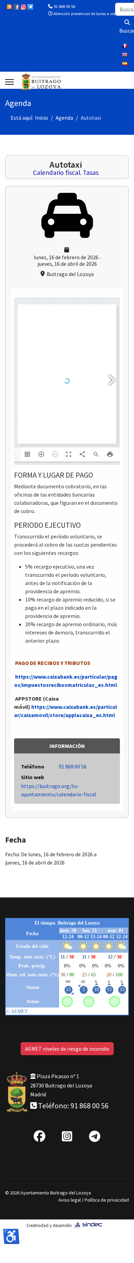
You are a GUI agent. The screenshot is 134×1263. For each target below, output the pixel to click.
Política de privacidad (107, 1200)
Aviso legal (69, 1200)
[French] (125, 46)
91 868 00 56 (64, 6)
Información (67, 745)
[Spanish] (125, 64)
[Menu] (9, 82)
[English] (125, 55)
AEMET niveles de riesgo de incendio (67, 1048)
